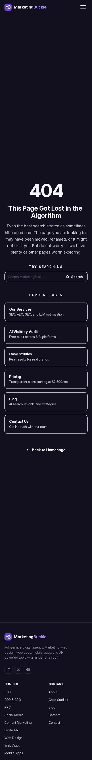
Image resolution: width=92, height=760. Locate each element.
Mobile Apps (13, 753)
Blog (52, 707)
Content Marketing (18, 722)
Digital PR (11, 730)
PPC (7, 707)
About (53, 692)
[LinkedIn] (8, 670)
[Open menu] (83, 7)
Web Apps (12, 745)
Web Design (13, 738)
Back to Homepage (48, 450)
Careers (55, 715)
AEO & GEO (12, 700)
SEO (7, 692)
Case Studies (58, 700)
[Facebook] (28, 670)
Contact (54, 722)
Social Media (13, 715)
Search (77, 277)
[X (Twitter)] (18, 670)
